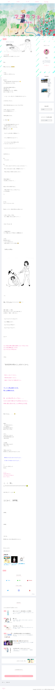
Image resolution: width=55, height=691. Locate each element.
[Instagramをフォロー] (19, 590)
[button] (53, 39)
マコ (46, 57)
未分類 (5, 570)
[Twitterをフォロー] (8, 590)
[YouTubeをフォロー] (29, 590)
